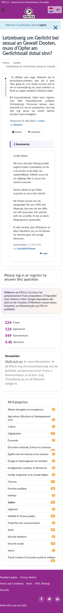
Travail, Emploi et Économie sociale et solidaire (31, 557)
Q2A (24, 605)
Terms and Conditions (12, 583)
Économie (13, 440)
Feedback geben (9, 577)
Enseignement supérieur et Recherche (27, 468)
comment (35, 132)
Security (4, 589)
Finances (12, 481)
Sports (11, 550)
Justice (41, 120)
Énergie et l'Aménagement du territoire (27, 461)
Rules (29, 583)
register (42, 24)
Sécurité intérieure (17, 536)
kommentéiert (20, 244)
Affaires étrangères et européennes (26, 409)
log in (20, 275)
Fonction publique (17, 488)
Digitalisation (14, 433)
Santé (11, 529)
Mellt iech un (14, 361)
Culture (11, 426)
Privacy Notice (28, 577)
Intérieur (12, 495)
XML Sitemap (42, 583)
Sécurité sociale (16, 543)
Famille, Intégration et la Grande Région (28, 474)
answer (18, 132)
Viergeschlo (15, 120)
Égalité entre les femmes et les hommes (28, 454)
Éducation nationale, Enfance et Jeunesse (29, 447)
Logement (13, 509)
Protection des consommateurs (24, 523)
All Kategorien (18, 402)
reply (45, 253)
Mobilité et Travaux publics (21, 516)
